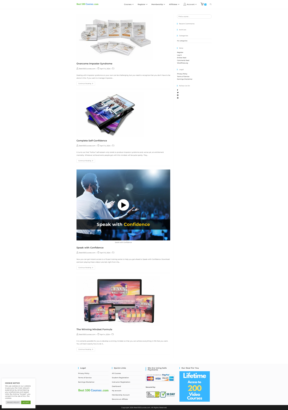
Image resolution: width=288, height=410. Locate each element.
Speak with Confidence (90, 247)
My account (116, 391)
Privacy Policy (182, 74)
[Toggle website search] (210, 4)
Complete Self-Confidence (91, 140)
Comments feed (183, 60)
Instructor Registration (121, 382)
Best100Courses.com (87, 69)
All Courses (116, 373)
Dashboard (116, 386)
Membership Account (121, 395)
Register (180, 52)
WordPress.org (182, 63)
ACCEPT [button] (26, 402)
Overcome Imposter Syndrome (94, 63)
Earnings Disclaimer (184, 79)
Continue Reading (86, 83)
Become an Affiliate (120, 399)
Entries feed (181, 58)
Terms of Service (183, 76)
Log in (179, 55)
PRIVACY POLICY (13, 402)
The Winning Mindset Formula (94, 329)
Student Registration (120, 378)
